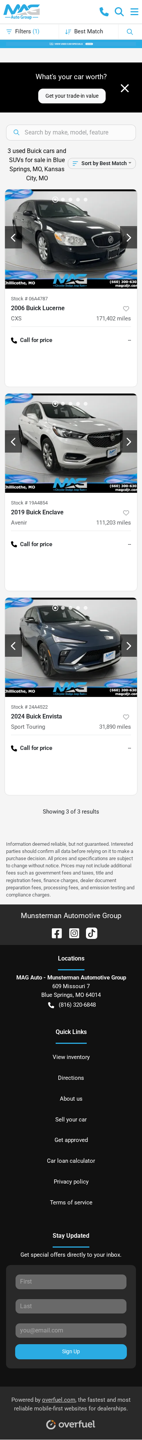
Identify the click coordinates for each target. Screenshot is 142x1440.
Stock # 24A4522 (29, 707)
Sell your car (71, 1119)
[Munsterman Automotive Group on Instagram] (71, 932)
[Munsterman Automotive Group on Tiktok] (88, 932)
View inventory (71, 1057)
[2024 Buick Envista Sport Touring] (71, 647)
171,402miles (113, 318)
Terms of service (71, 1202)
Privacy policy (71, 1181)
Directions (71, 1078)
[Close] (125, 88)
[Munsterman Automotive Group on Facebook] (53, 932)
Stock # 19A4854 (29, 503)
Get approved (71, 1140)
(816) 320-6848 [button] (77, 1004)
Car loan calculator (71, 1160)
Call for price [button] (36, 340)
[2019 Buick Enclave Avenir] (71, 443)
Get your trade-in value (71, 96)
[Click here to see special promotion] (71, 43)
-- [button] (129, 340)
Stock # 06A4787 (29, 298)
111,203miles (113, 522)
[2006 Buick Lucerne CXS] (71, 239)
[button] (104, 11)
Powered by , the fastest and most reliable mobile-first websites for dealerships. (71, 1404)
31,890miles (115, 726)
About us (71, 1098)
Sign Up (71, 1351)
